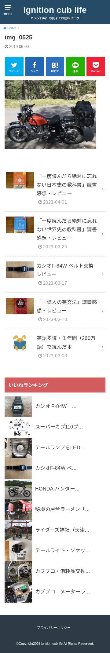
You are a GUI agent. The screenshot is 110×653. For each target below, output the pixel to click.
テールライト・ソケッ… (62, 550)
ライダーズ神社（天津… (62, 530)
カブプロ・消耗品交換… (62, 571)
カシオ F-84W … (56, 406)
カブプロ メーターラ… (62, 591)
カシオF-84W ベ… (56, 468)
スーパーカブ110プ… (59, 426)
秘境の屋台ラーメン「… (62, 509)
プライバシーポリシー (54, 627)
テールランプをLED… (60, 447)
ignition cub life (55, 10)
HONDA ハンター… (57, 488)
